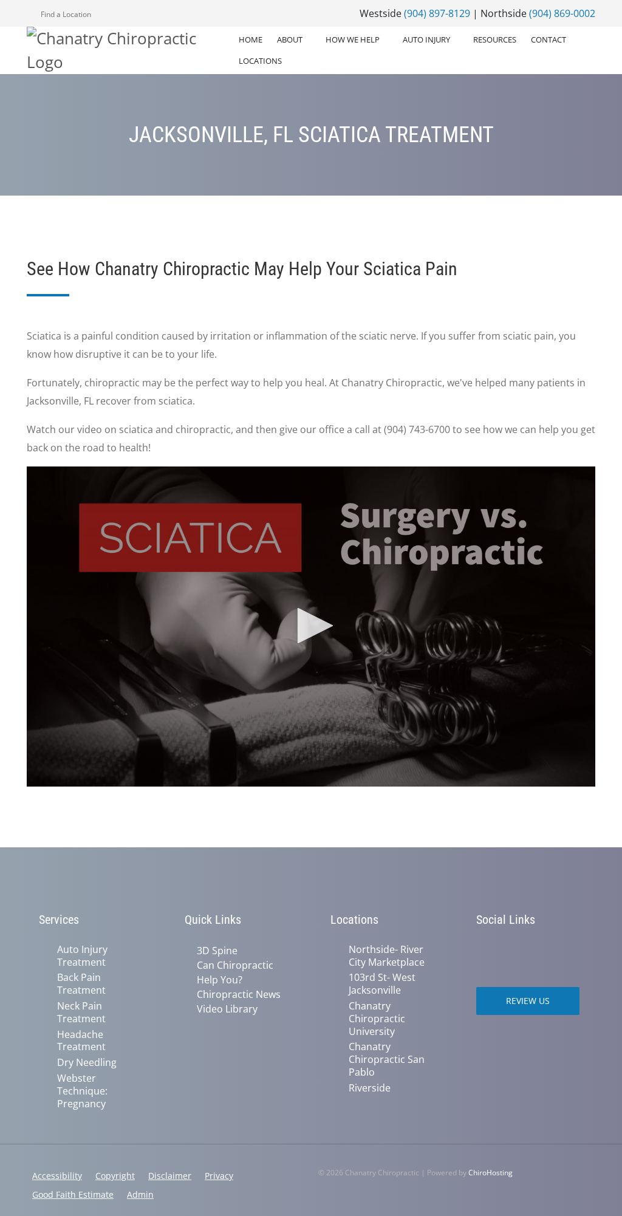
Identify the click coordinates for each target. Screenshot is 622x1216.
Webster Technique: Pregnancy (82, 1091)
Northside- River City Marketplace (387, 956)
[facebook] (509, 950)
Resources (494, 39)
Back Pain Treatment (81, 984)
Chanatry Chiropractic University (377, 1018)
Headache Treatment (81, 1041)
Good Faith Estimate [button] (73, 1194)
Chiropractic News (239, 994)
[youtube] (562, 950)
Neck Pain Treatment (81, 1012)
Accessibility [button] (57, 1175)
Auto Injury (426, 39)
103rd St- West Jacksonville (382, 984)
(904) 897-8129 (437, 13)
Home (250, 39)
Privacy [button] (219, 1175)
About (289, 39)
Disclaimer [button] (169, 1175)
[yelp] (536, 950)
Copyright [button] (115, 1175)
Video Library (227, 1009)
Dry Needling (87, 1062)
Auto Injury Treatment (82, 956)
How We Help (353, 39)
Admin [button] (140, 1194)
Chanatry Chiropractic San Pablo (387, 1059)
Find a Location (65, 14)
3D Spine (217, 950)
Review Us (528, 1000)
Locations (260, 60)
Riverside (370, 1088)
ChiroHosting (490, 1172)
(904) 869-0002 (562, 13)
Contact (548, 39)
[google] (482, 950)
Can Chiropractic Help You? (235, 972)
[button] (311, 625)
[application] (311, 626)
